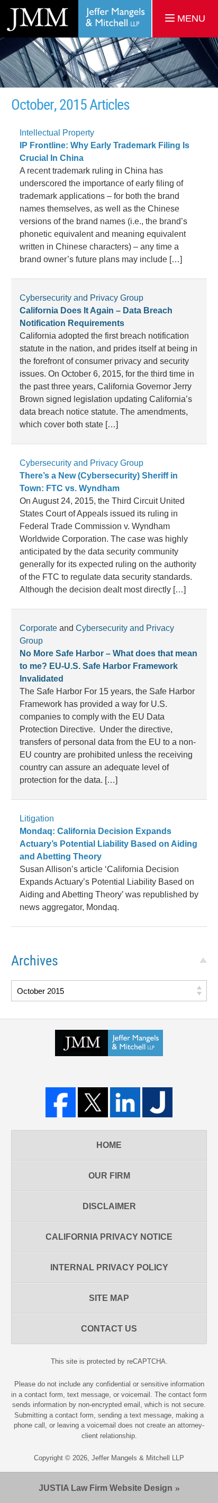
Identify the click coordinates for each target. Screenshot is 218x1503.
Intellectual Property (57, 132)
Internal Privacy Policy (109, 1267)
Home (109, 1145)
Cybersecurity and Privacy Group (81, 297)
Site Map (109, 1298)
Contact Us (109, 1328)
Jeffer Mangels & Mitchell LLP (138, 1458)
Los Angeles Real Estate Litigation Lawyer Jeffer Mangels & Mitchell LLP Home (75, 18)
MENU (190, 18)
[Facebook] (61, 1102)
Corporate (38, 628)
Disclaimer (109, 1206)
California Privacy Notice (109, 1236)
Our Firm (109, 1175)
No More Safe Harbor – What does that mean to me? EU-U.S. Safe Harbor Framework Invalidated (108, 666)
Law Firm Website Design (105, 1487)
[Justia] (157, 1102)
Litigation (37, 818)
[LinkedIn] (125, 1102)
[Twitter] (93, 1102)
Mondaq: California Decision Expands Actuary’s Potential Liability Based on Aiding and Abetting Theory (108, 844)
